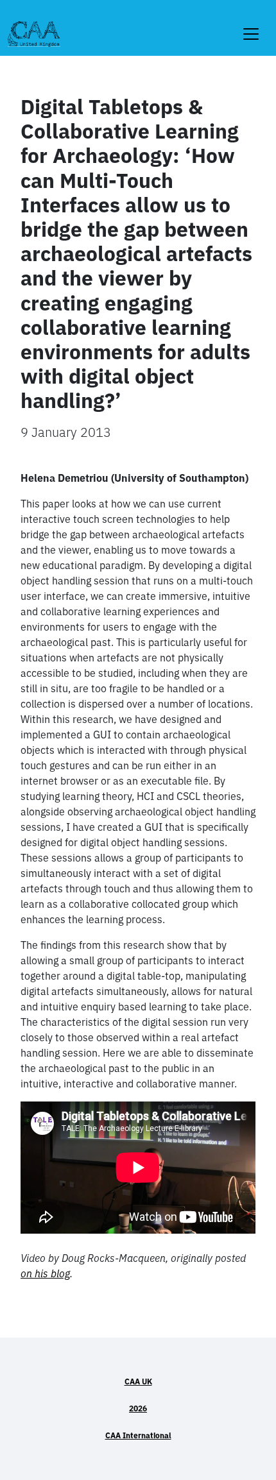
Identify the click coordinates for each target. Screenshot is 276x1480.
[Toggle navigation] (251, 26)
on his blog (45, 1273)
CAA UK (138, 1381)
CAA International (138, 1435)
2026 (138, 1408)
